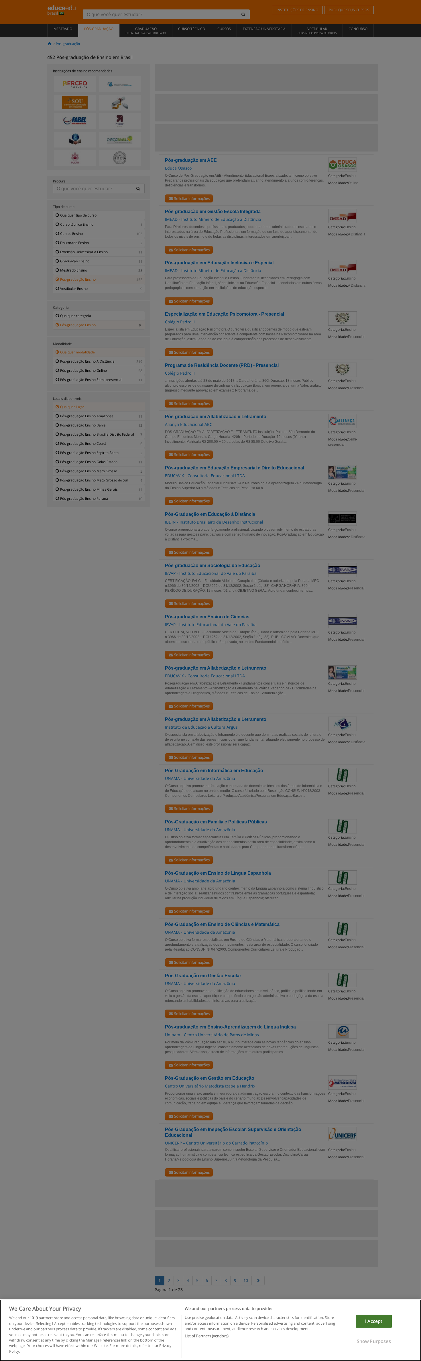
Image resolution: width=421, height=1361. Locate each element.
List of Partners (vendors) (207, 1335)
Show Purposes (374, 1341)
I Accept (373, 1321)
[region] (210, 1330)
